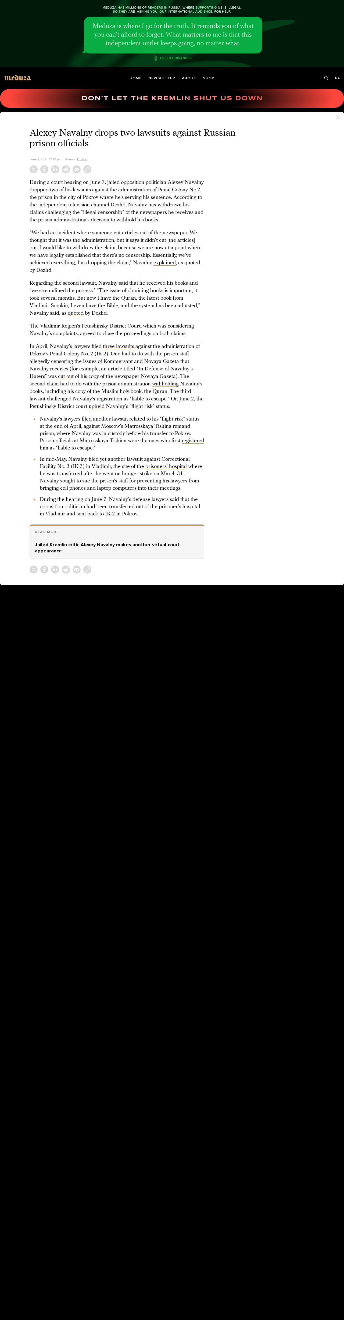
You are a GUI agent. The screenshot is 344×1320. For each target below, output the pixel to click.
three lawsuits (118, 346)
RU (338, 78)
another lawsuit (125, 459)
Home (136, 78)
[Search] (326, 78)
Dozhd (82, 159)
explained (164, 263)
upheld (97, 406)
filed (87, 419)
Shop (208, 78)
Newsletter (161, 78)
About (189, 78)
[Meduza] (17, 78)
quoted (76, 313)
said (174, 499)
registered (193, 441)
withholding (165, 384)
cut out (66, 376)
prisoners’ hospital (166, 466)
